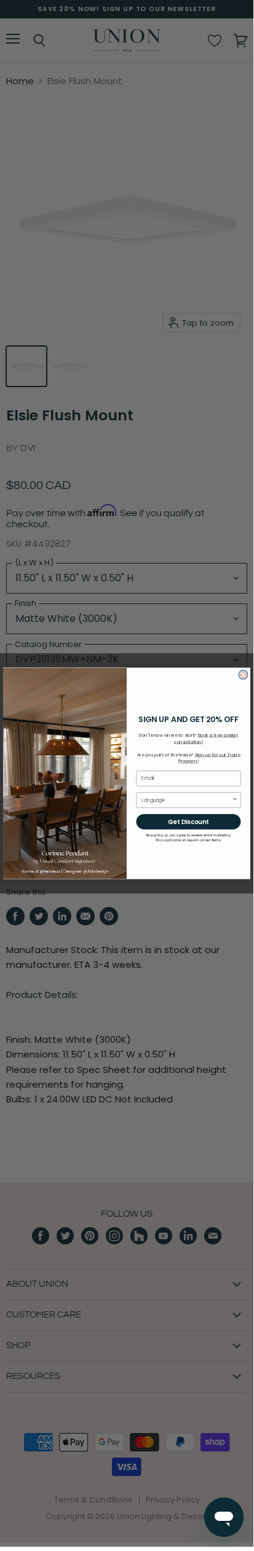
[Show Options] (235, 800)
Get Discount (188, 821)
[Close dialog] (243, 674)
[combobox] (186, 800)
